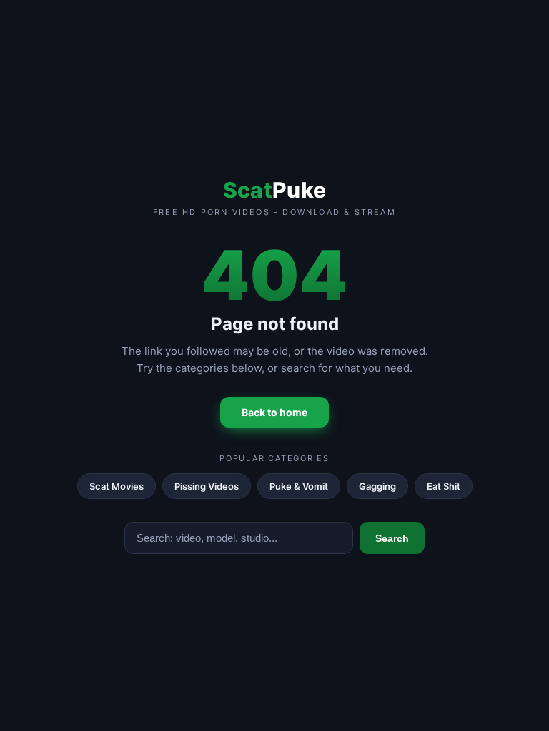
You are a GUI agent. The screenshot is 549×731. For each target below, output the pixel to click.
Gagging (377, 486)
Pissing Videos (206, 486)
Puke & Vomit (298, 486)
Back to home (274, 412)
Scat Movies (116, 486)
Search (392, 538)
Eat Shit (443, 486)
